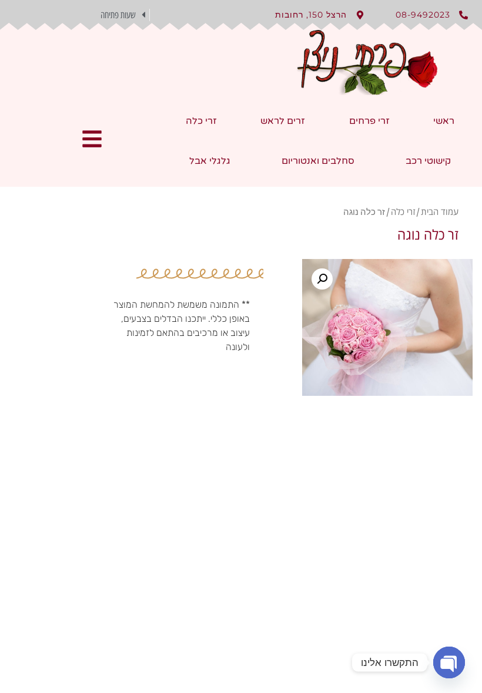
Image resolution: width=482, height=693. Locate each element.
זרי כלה (201, 121)
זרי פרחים (369, 121)
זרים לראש (282, 121)
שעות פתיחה (118, 15)
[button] (80, 15)
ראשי (443, 121)
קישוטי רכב (428, 161)
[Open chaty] (449, 662)
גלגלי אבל (209, 161)
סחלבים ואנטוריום (318, 161)
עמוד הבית (439, 211)
